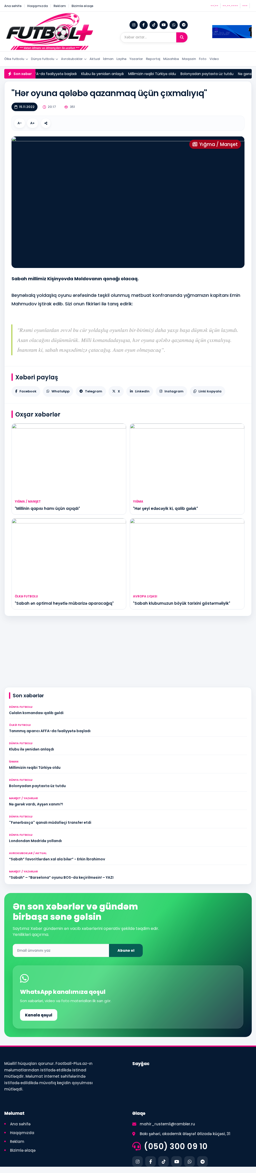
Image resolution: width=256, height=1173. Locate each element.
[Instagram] (134, 25)
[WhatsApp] (174, 25)
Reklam (60, 6)
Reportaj (153, 59)
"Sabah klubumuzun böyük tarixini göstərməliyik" (181, 603)
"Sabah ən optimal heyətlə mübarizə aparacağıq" (64, 603)
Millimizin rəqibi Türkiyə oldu (140, 73)
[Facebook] (144, 25)
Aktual (95, 59)
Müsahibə (171, 59)
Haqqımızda (37, 6)
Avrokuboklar (72, 59)
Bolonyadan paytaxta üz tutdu (195, 73)
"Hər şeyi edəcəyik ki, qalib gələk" (165, 508)
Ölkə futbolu (14, 59)
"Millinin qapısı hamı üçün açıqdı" (47, 508)
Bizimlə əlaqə (82, 6)
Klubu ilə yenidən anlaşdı (91, 73)
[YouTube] (164, 25)
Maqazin (189, 59)
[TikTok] (154, 25)
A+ (32, 123)
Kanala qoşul (38, 1015)
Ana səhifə (13, 6)
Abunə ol (126, 950)
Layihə (121, 59)
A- (20, 123)
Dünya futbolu (42, 59)
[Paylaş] (45, 123)
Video (214, 59)
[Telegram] (184, 25)
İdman (108, 59)
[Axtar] (182, 37)
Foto (202, 59)
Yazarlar (136, 59)
